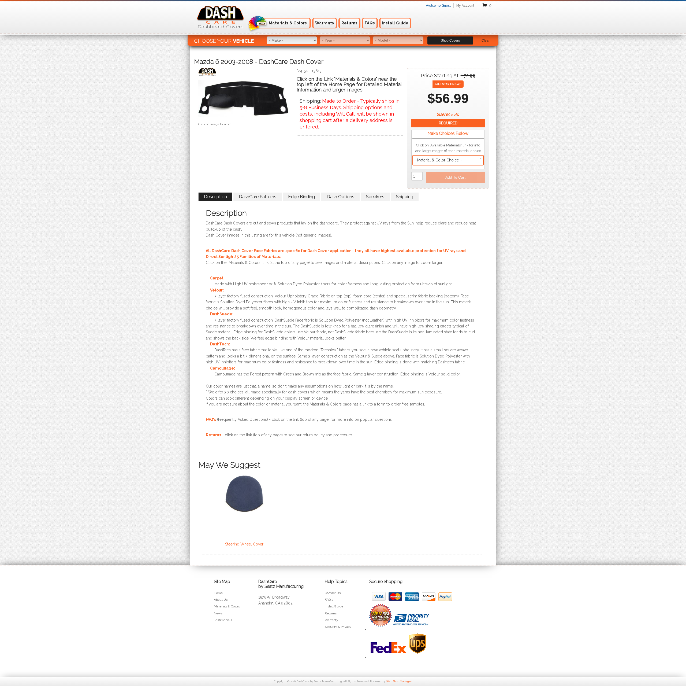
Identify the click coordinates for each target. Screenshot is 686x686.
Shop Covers (450, 40)
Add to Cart (455, 177)
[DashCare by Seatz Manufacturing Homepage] (220, 31)
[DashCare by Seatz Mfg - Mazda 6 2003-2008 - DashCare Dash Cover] (243, 73)
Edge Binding (301, 196)
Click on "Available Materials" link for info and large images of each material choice (448, 148)
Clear (486, 40)
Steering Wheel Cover (244, 544)
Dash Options (340, 196)
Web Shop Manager (399, 681)
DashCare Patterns (257, 196)
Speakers (375, 196)
